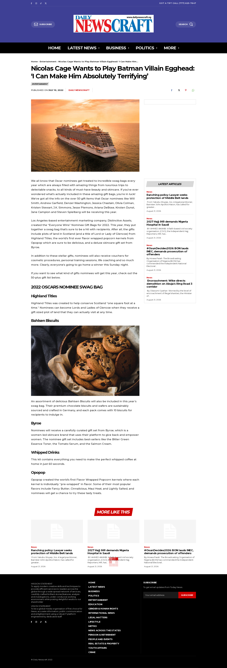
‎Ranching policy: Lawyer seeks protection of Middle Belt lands (167, 196)
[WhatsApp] (193, 90)
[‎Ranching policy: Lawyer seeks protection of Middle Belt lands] (57, 531)
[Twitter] (45, 3)
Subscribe (187, 595)
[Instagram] (36, 3)
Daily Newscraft (79, 90)
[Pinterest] (186, 90)
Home (34, 61)
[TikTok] (41, 3)
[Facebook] (31, 3)
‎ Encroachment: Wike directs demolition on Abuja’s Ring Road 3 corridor (169, 283)
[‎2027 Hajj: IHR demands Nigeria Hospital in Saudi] (113, 531)
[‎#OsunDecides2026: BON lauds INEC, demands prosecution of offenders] (170, 531)
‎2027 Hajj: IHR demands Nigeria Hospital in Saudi (167, 223)
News (149, 192)
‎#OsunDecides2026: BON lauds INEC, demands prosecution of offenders (168, 251)
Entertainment (48, 61)
